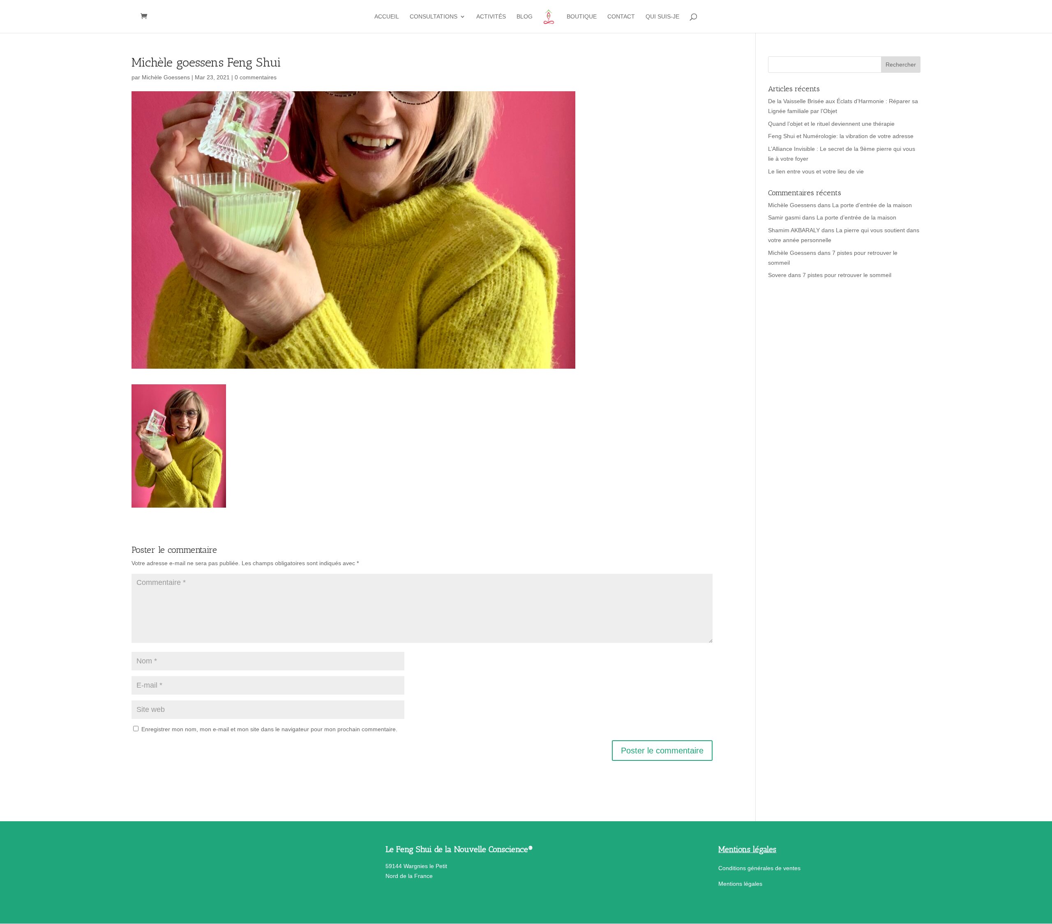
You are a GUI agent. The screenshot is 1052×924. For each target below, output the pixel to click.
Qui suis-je (662, 17)
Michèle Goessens (166, 77)
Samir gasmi (784, 217)
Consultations (433, 17)
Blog (525, 17)
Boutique (582, 17)
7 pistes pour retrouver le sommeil (847, 275)
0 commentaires (256, 77)
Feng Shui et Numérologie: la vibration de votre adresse (841, 136)
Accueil (386, 17)
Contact (621, 17)
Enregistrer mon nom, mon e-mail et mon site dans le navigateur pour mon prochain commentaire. (269, 729)
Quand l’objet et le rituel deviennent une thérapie (831, 123)
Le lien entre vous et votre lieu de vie (816, 171)
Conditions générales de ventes (759, 868)
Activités (491, 17)
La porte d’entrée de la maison (872, 205)
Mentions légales (740, 883)
